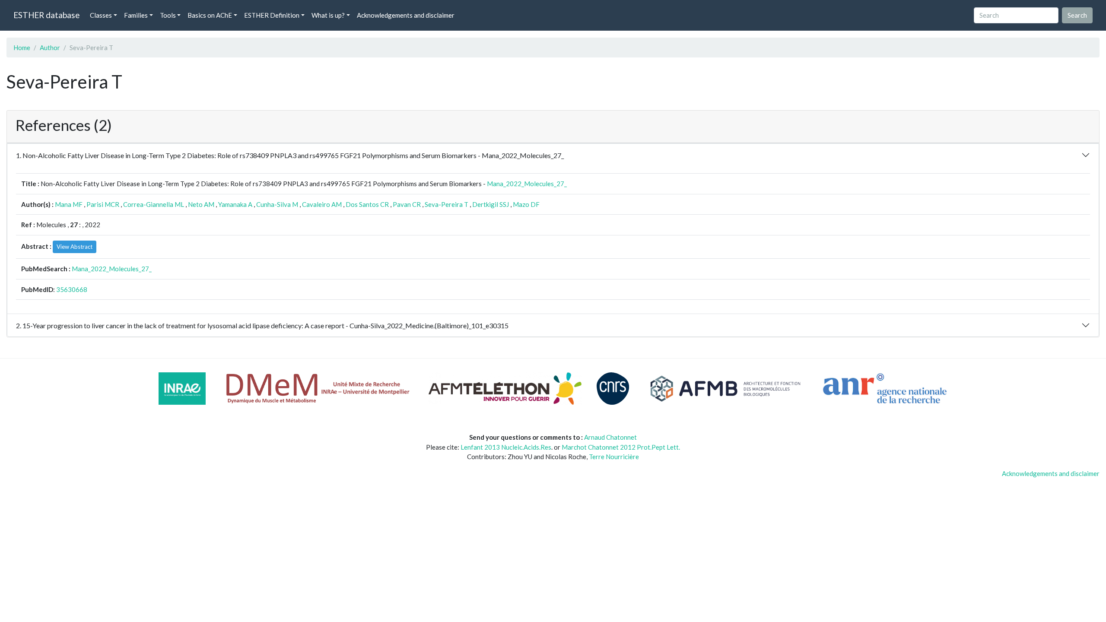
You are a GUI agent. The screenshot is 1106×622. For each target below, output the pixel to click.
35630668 (71, 289)
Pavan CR (407, 204)
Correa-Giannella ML (153, 204)
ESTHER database (46, 15)
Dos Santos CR (367, 204)
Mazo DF (526, 204)
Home (21, 47)
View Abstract (74, 246)
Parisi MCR (102, 204)
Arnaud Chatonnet (610, 437)
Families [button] (136, 15)
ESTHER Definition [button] (271, 15)
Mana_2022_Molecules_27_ (527, 183)
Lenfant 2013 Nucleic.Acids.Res (506, 447)
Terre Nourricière (614, 456)
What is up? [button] (328, 15)
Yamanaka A (235, 204)
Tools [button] (168, 15)
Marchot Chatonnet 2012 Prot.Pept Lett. (621, 447)
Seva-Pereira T (446, 204)
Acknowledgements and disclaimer (405, 15)
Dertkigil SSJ (490, 204)
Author (50, 47)
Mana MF (69, 204)
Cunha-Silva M (277, 204)
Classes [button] (101, 15)
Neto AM (201, 204)
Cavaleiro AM (322, 204)
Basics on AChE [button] (210, 15)
